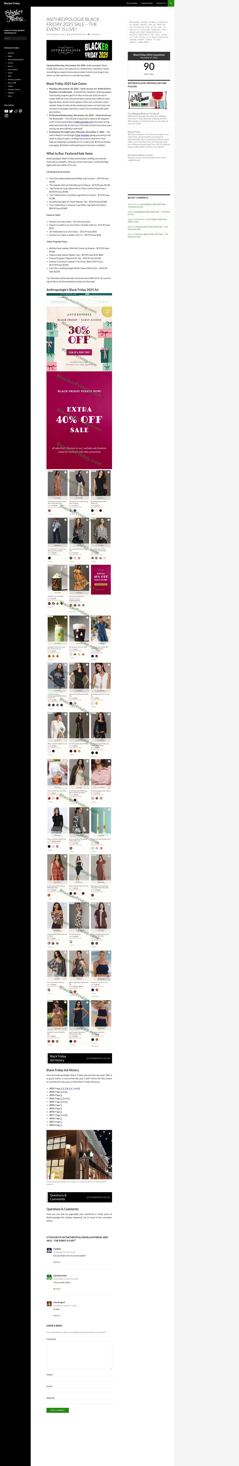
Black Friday (132, 3)
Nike (9, 76)
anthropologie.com (84, 122)
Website (50, 1397)
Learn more (143, 42)
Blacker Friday (12, 3)
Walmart (11, 93)
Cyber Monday (147, 3)
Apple (10, 56)
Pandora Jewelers (14, 79)
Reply (58, 1262)
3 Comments (95, 34)
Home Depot (12, 69)
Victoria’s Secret (14, 89)
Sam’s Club (12, 83)
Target (10, 86)
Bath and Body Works (16, 59)
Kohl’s (10, 73)
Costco (10, 63)
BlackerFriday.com (77, 34)
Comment (51, 1339)
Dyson (10, 66)
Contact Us (161, 3)
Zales (10, 96)
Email (49, 1386)
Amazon (11, 53)
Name (50, 1374)
